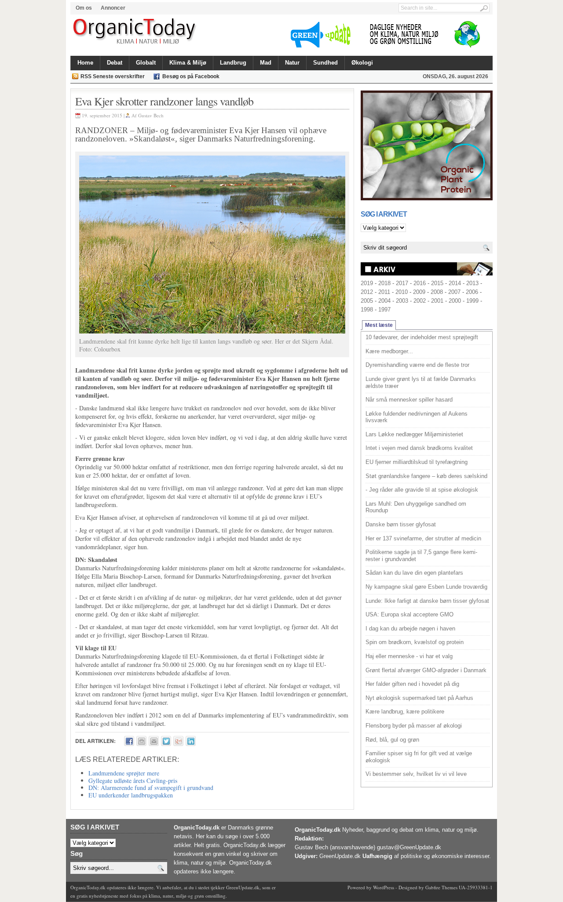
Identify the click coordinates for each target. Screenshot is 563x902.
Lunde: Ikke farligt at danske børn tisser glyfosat (427, 601)
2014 (455, 283)
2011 (384, 292)
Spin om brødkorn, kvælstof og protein (415, 642)
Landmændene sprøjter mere (123, 773)
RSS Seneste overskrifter (112, 76)
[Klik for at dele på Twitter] (166, 741)
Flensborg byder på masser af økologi (414, 725)
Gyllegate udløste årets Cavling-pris (132, 780)
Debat (114, 62)
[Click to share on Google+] (178, 741)
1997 (384, 309)
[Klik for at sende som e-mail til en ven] (154, 741)
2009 (419, 292)
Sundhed (325, 62)
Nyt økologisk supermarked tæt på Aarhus (419, 698)
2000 (455, 300)
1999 (472, 300)
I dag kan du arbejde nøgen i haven (410, 628)
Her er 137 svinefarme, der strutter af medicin (423, 538)
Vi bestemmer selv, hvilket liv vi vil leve (416, 774)
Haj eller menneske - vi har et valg (409, 656)
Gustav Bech (151, 115)
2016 (419, 283)
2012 (367, 292)
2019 (367, 283)
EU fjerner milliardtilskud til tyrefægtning (417, 462)
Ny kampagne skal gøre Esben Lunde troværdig (426, 586)
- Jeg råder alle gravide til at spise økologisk (422, 489)
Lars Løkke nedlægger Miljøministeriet (414, 434)
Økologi (362, 62)
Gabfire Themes (441, 887)
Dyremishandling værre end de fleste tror (417, 365)
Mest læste (379, 325)
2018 (384, 283)
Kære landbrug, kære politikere (405, 711)
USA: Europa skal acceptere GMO (409, 614)
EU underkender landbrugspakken (130, 795)
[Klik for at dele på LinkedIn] (191, 741)
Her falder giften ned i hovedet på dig (412, 684)
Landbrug (233, 62)
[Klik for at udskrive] (141, 741)
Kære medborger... (389, 351)
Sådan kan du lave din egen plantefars (414, 572)
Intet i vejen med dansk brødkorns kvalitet (419, 448)
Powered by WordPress (370, 887)
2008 (437, 292)
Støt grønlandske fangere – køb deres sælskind (426, 476)
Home (85, 62)
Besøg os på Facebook (190, 76)
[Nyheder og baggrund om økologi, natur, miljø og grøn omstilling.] (135, 32)
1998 (367, 309)
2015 (437, 283)
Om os (84, 8)
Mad (265, 62)
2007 (454, 292)
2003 (402, 300)
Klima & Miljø (187, 62)
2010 (401, 292)
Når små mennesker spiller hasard (409, 399)
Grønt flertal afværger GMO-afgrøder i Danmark (426, 670)
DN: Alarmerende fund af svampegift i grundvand (150, 787)
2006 (472, 292)
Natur (292, 62)
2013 (472, 283)
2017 (402, 283)
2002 (419, 300)
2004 (384, 300)
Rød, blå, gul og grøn (392, 739)
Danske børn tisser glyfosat (401, 524)
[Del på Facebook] (129, 741)
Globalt (146, 62)
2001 (437, 300)
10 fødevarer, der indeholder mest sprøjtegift (422, 337)
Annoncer (113, 8)
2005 (367, 300)
